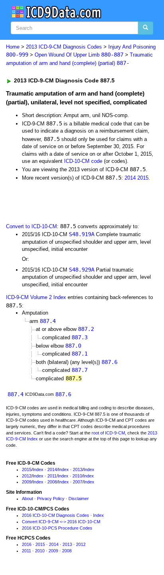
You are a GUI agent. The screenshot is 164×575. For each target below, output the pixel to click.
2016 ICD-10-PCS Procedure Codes (57, 528)
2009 (26, 481)
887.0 (73, 345)
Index (38, 469)
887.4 (48, 321)
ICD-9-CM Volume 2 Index (36, 297)
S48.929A (81, 269)
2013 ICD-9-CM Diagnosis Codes (64, 47)
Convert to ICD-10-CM (31, 226)
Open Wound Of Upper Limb (79, 55)
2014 (130, 178)
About (27, 498)
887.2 (86, 329)
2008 (52, 481)
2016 (26, 544)
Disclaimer (78, 498)
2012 (26, 475)
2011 (52, 475)
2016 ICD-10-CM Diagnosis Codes (55, 515)
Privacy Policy (50, 498)
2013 (77, 469)
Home (13, 47)
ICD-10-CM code (83, 161)
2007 (77, 481)
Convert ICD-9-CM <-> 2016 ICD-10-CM (61, 521)
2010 (77, 475)
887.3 (80, 337)
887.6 (109, 362)
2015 (142, 178)
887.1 (80, 353)
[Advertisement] (63, 201)
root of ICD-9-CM (108, 432)
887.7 (80, 370)
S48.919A (81, 234)
